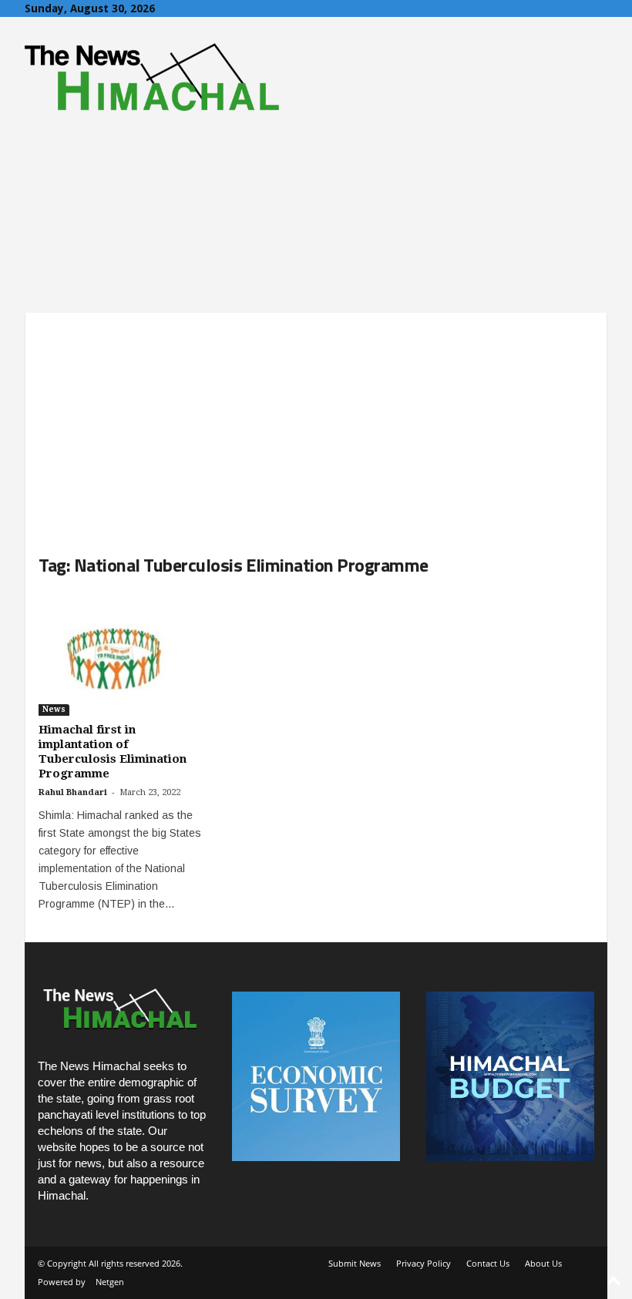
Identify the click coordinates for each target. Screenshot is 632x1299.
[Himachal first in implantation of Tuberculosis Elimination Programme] (123, 654)
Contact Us (487, 1263)
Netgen (110, 1281)
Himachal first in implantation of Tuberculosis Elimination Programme (113, 751)
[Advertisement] (316, 421)
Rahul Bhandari (73, 792)
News (54, 709)
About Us (543, 1263)
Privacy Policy (423, 1263)
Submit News (354, 1263)
